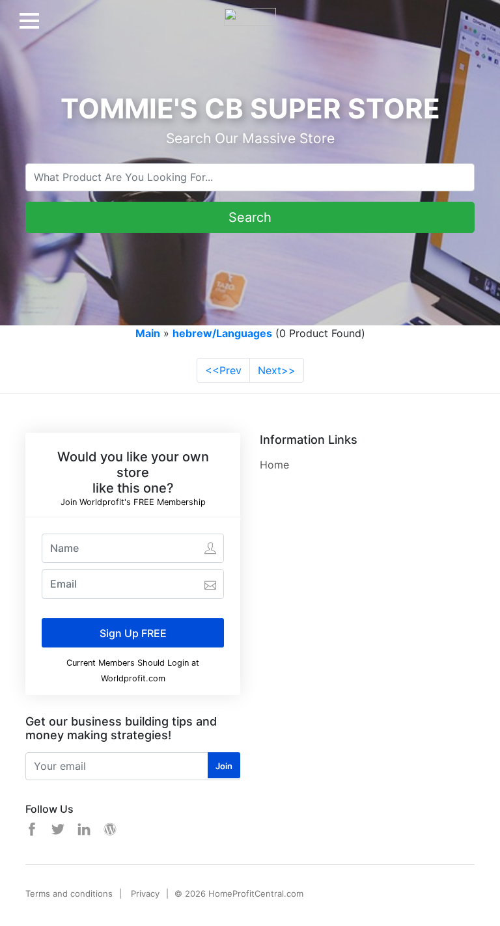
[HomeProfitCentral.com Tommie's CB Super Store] (250, 11)
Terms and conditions (69, 893)
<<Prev (223, 370)
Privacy (145, 893)
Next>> (277, 370)
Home (274, 464)
